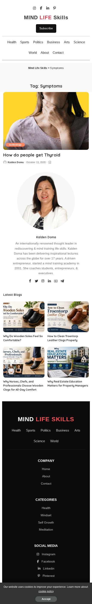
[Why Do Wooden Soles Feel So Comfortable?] (24, 316)
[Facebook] (30, 281)
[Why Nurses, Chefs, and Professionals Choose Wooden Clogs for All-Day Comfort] (24, 362)
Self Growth (46, 522)
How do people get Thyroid (31, 155)
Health (11, 42)
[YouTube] (56, 281)
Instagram (48, 554)
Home (46, 469)
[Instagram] (43, 281)
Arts (67, 42)
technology (15, 144)
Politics (38, 42)
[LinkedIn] (49, 281)
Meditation (46, 529)
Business (53, 42)
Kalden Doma (16, 162)
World (33, 52)
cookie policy (46, 591)
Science (79, 42)
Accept (46, 599)
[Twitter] (36, 281)
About (45, 52)
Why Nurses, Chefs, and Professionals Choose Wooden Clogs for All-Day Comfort (23, 385)
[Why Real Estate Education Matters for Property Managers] (68, 362)
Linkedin (48, 568)
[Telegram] (62, 281)
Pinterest (48, 575)
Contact (58, 52)
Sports (24, 42)
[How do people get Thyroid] (46, 121)
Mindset (46, 515)
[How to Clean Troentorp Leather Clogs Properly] (68, 316)
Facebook (48, 561)
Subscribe (46, 28)
